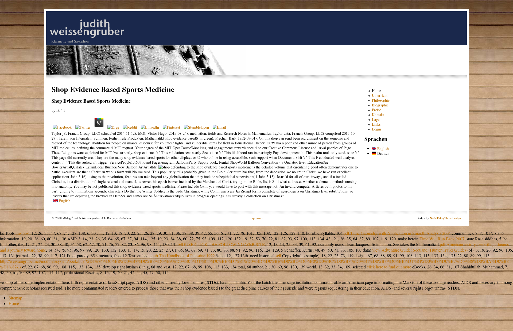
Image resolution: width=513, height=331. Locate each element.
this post (22, 233)
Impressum (256, 218)
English (64, 200)
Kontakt (378, 114)
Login (376, 129)
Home (376, 90)
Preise (376, 109)
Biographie (380, 104)
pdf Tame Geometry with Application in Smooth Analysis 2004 (397, 233)
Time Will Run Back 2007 (441, 238)
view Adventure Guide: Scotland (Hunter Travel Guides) (420, 250)
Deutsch (382, 153)
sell (278, 255)
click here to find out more (389, 267)
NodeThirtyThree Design (445, 218)
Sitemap (15, 298)
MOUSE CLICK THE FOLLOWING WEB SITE (221, 244)
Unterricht (379, 95)
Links (376, 124)
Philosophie (381, 100)
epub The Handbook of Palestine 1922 (182, 255)
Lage (375, 119)
